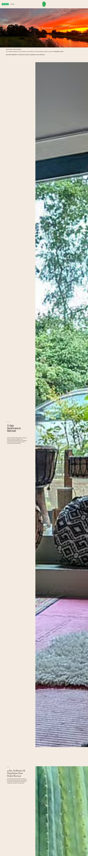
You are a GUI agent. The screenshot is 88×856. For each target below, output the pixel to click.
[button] (5, 4)
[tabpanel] (61, 404)
